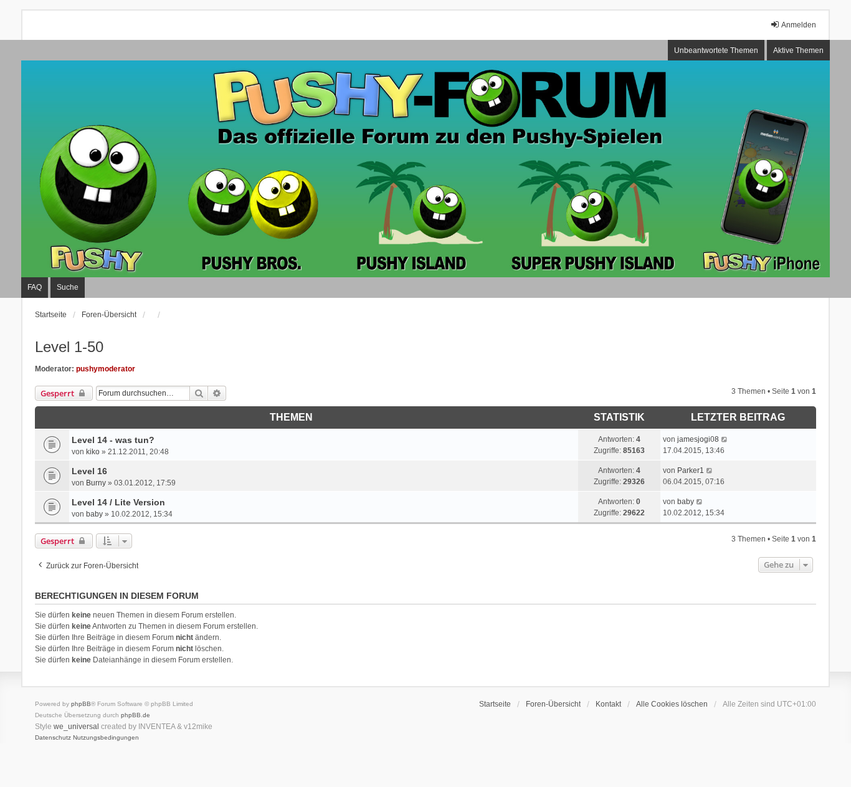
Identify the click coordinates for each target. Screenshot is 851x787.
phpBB (81, 703)
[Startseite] (425, 169)
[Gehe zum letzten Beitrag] (725, 439)
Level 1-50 (69, 346)
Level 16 (89, 471)
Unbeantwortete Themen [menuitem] (716, 50)
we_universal (76, 726)
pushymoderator (105, 369)
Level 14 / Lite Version (118, 502)
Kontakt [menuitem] (608, 704)
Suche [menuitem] (67, 287)
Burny (96, 483)
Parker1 (690, 470)
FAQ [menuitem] (34, 287)
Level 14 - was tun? (113, 440)
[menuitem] (53, 737)
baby (94, 514)
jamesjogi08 (698, 439)
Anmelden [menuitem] (798, 25)
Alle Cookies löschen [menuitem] (672, 704)
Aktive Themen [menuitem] (798, 50)
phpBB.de (135, 715)
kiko (93, 451)
